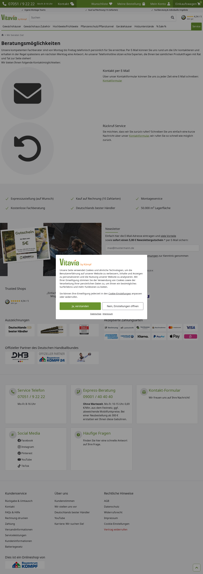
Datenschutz (95, 314)
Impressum (108, 314)
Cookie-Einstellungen (119, 293)
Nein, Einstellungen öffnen (123, 306)
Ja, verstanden (80, 306)
